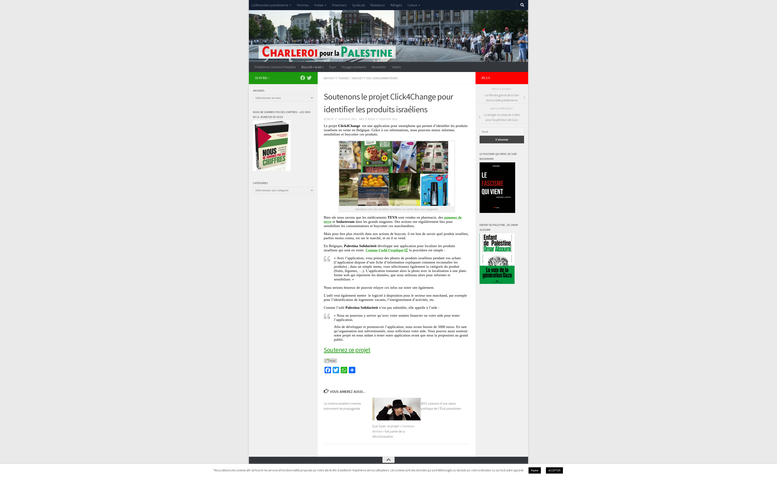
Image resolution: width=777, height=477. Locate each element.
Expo (332, 67)
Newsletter (379, 67)
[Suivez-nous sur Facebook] (302, 77)
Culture (412, 5)
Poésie (318, 5)
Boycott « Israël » (312, 67)
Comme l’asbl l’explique (385, 250)
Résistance (377, 5)
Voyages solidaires (354, 67)
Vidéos (396, 67)
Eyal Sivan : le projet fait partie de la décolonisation (393, 431)
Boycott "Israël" (337, 78)
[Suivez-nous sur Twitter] (309, 77)
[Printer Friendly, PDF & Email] (330, 361)
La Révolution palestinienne (270, 5)
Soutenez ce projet (347, 350)
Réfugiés (396, 5)
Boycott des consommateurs (375, 78)
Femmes (303, 5)
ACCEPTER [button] (554, 470)
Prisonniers (339, 5)
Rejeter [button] (534, 470)
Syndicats (358, 5)
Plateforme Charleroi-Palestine (275, 67)
